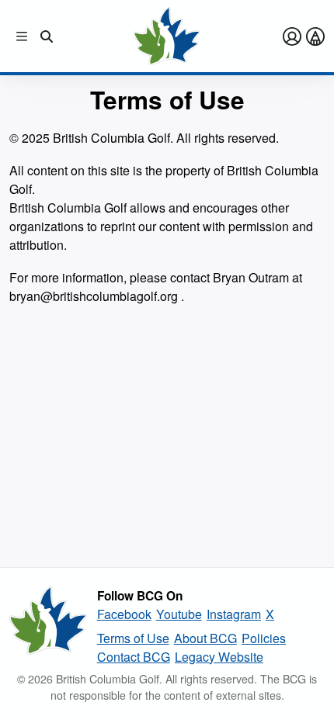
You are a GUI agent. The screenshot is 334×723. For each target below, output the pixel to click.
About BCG (205, 638)
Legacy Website (219, 657)
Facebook (124, 614)
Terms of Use (133, 638)
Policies (264, 638)
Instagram (234, 614)
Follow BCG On (140, 595)
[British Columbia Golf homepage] (48, 626)
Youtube (179, 614)
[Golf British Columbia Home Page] (166, 36)
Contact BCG (133, 657)
